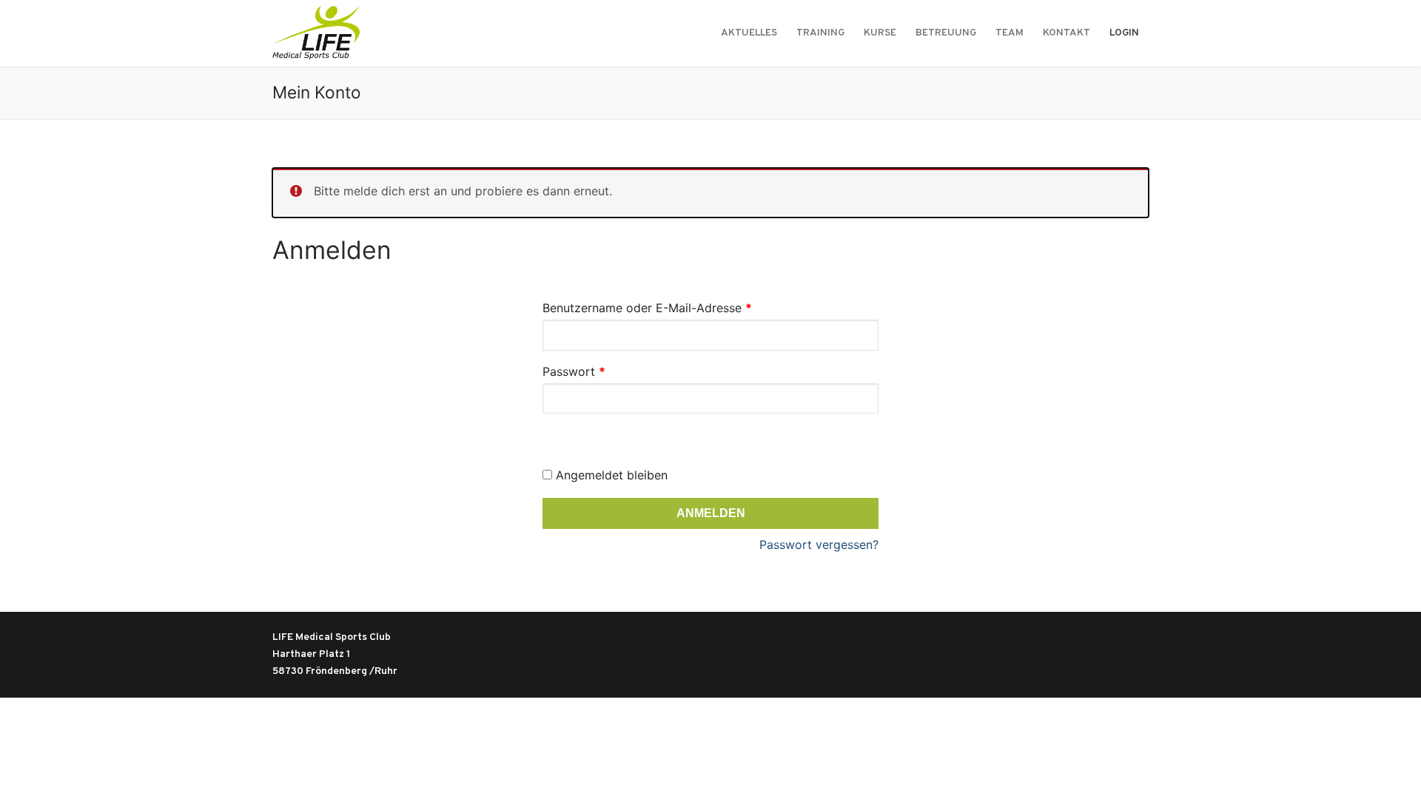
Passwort (606, 371)
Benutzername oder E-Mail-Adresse (680, 307)
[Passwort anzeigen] (558, 429)
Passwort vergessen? (819, 544)
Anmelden (710, 513)
